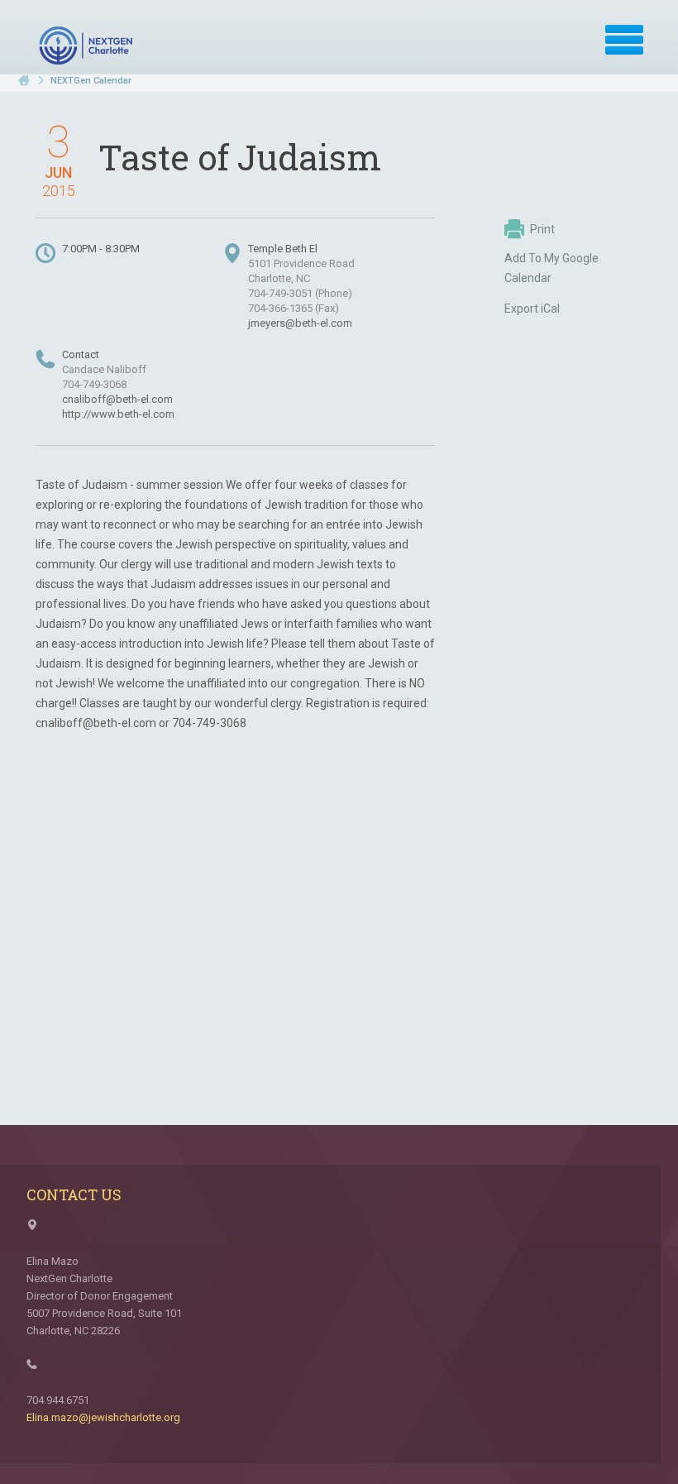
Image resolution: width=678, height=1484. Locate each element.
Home (24, 80)
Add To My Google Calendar (551, 268)
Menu (624, 40)
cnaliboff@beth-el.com (117, 399)
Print (542, 229)
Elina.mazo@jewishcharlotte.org (103, 1417)
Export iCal (532, 308)
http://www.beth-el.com (118, 414)
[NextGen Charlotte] (88, 45)
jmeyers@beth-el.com (300, 323)
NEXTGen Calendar (90, 80)
